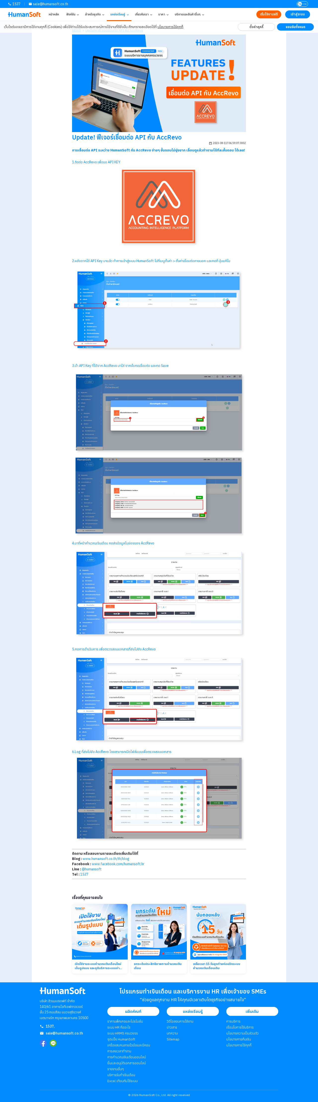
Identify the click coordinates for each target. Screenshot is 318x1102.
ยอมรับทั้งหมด (295, 27)
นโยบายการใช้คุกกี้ (170, 27)
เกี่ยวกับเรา (142, 14)
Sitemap (173, 1039)
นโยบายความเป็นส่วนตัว (242, 1033)
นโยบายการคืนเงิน (238, 1039)
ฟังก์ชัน (70, 14)
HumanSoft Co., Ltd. (152, 1095)
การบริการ (233, 1021)
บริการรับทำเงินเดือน (121, 1075)
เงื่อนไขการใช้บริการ (240, 1027)
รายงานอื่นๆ (115, 1069)
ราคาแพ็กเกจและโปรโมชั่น (125, 1021)
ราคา (161, 14)
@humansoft (92, 869)
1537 (16, 4)
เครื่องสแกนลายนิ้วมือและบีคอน (128, 1045)
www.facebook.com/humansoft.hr (118, 864)
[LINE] (53, 1043)
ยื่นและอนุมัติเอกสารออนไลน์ (126, 1063)
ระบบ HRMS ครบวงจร (122, 1033)
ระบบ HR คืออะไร (118, 1027)
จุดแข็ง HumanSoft (121, 1039)
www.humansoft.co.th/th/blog (105, 858)
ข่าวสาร (172, 1027)
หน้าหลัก (54, 14)
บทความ (172, 1033)
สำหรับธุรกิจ (93, 14)
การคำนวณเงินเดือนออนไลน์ (126, 1057)
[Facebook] (43, 1043)
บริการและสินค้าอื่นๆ (187, 14)
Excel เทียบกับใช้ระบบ (122, 1081)
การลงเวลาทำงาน (119, 1051)
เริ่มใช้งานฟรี (269, 14)
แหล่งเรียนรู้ (117, 14)
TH (300, 4)
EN (305, 4)
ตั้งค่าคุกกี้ (256, 27)
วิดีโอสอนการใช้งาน (180, 1021)
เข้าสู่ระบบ (298, 14)
